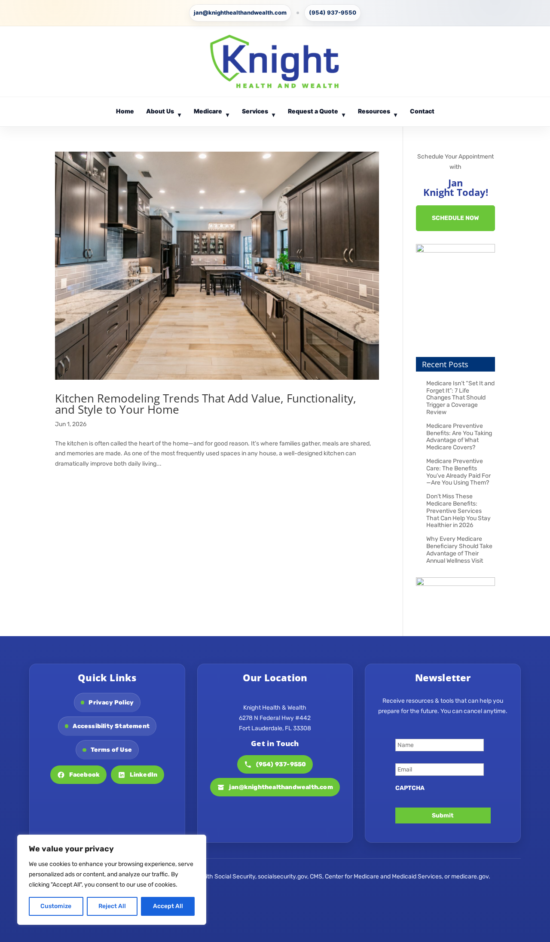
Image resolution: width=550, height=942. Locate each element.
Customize (55, 906)
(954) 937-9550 (332, 12)
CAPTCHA (410, 788)
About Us (163, 112)
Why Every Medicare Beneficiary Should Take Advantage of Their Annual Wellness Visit (459, 549)
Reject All (112, 906)
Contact (422, 111)
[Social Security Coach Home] (275, 61)
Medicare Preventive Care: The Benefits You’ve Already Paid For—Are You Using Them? (458, 471)
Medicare (211, 112)
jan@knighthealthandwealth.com (240, 12)
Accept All (168, 906)
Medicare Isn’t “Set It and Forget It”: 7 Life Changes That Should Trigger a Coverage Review (460, 398)
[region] (111, 880)
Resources (377, 112)
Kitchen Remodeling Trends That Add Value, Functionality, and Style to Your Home (205, 403)
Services (258, 112)
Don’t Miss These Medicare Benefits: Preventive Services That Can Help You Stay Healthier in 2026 (458, 511)
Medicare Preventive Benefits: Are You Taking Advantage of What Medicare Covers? (459, 436)
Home (125, 111)
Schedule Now (455, 218)
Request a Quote (316, 112)
